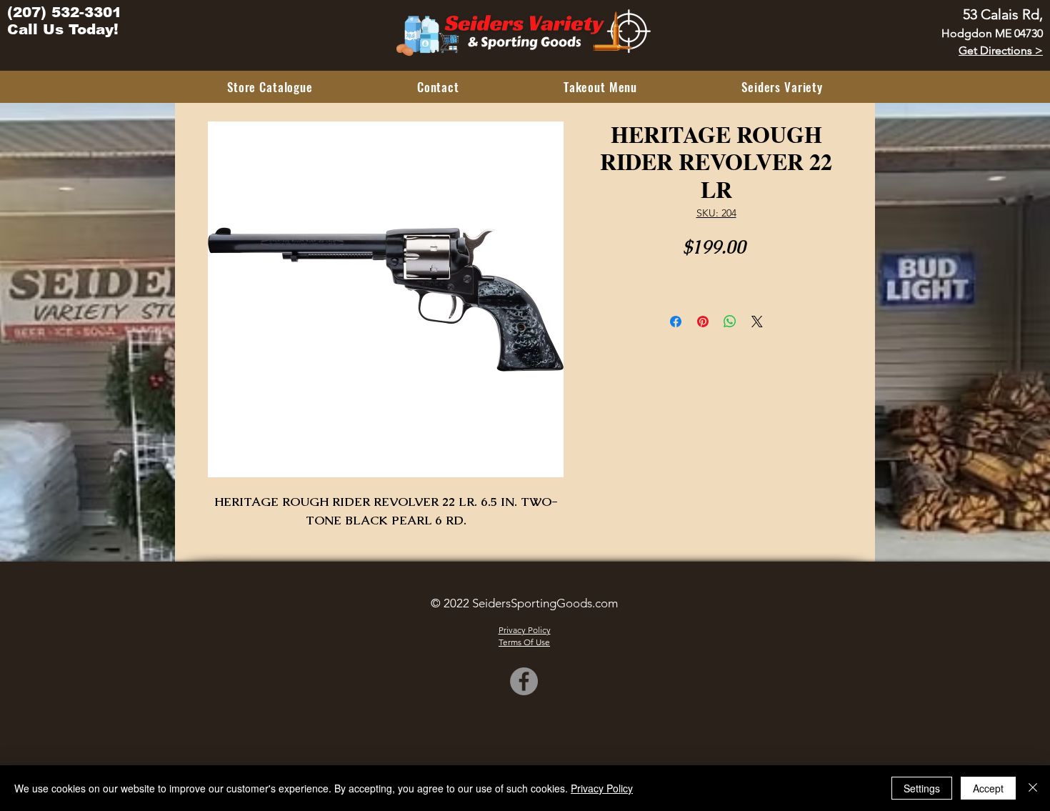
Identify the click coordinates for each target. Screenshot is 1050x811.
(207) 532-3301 (64, 12)
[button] (270, 87)
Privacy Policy (602, 788)
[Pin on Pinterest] (702, 321)
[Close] (1032, 788)
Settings (922, 788)
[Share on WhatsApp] (730, 321)
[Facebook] (524, 681)
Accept (988, 788)
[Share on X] (757, 321)
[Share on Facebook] (675, 321)
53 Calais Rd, (1003, 14)
